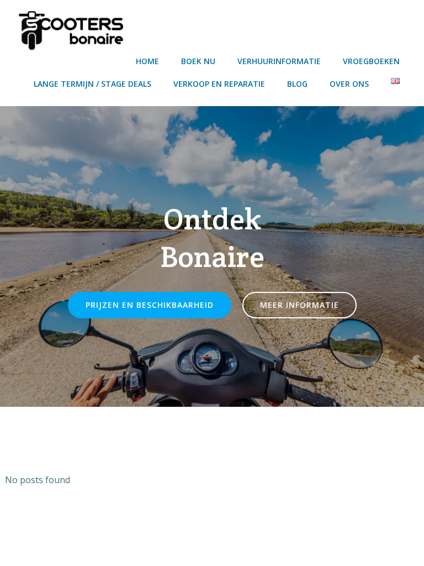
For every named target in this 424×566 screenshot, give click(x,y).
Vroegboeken (371, 61)
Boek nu (198, 61)
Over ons (349, 83)
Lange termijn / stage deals (92, 83)
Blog (297, 83)
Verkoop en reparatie (219, 83)
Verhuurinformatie (279, 61)
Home (147, 61)
